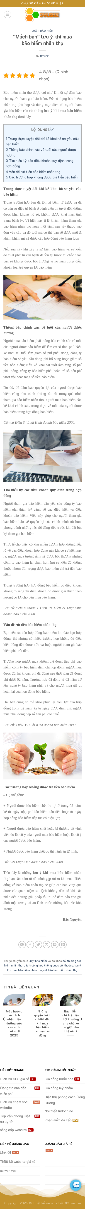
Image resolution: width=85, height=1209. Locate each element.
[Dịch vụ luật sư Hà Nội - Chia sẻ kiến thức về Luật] (42, 15)
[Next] (81, 1019)
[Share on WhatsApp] (22, 944)
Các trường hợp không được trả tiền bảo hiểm (42, 177)
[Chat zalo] (75, 1185)
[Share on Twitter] (38, 944)
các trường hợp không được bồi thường (48, 965)
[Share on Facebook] (30, 944)
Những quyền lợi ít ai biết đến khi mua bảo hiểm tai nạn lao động (42, 1023)
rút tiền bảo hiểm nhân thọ (60, 970)
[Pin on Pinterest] (54, 944)
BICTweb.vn (72, 1203)
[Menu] (7, 14)
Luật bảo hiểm (42, 30)
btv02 (44, 56)
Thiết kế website (45, 1203)
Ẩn (51, 130)
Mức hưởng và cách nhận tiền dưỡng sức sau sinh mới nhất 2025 (14, 1023)
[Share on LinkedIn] (63, 944)
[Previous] (4, 1019)
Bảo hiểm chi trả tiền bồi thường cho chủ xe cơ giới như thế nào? (70, 1021)
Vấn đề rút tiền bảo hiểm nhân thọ (33, 171)
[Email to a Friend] (46, 944)
